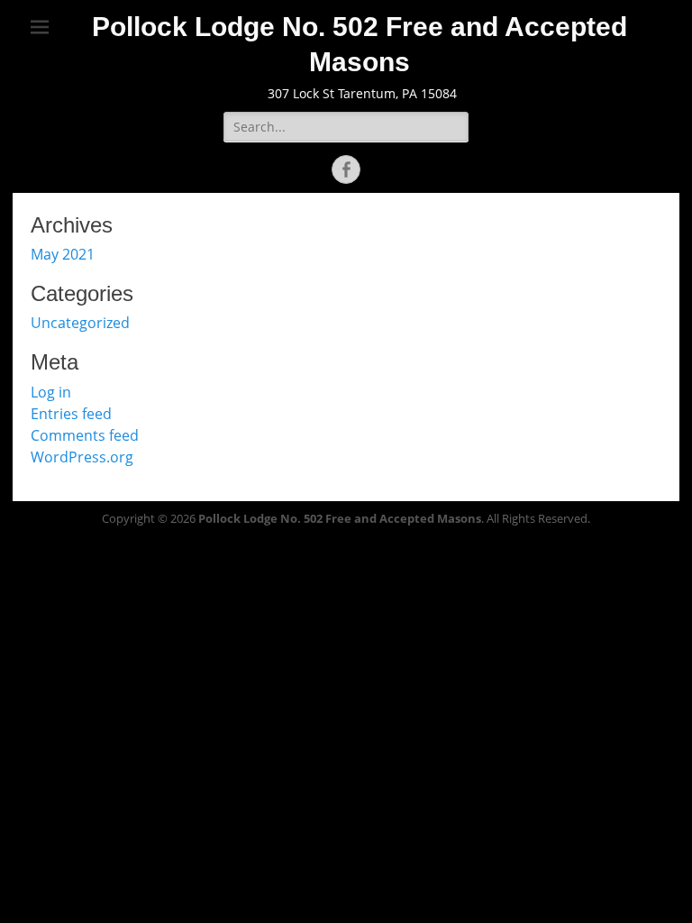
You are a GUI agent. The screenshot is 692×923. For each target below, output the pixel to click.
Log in (51, 392)
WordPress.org (82, 457)
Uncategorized (80, 323)
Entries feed (71, 414)
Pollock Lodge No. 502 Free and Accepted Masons (339, 518)
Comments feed (85, 435)
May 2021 (63, 254)
